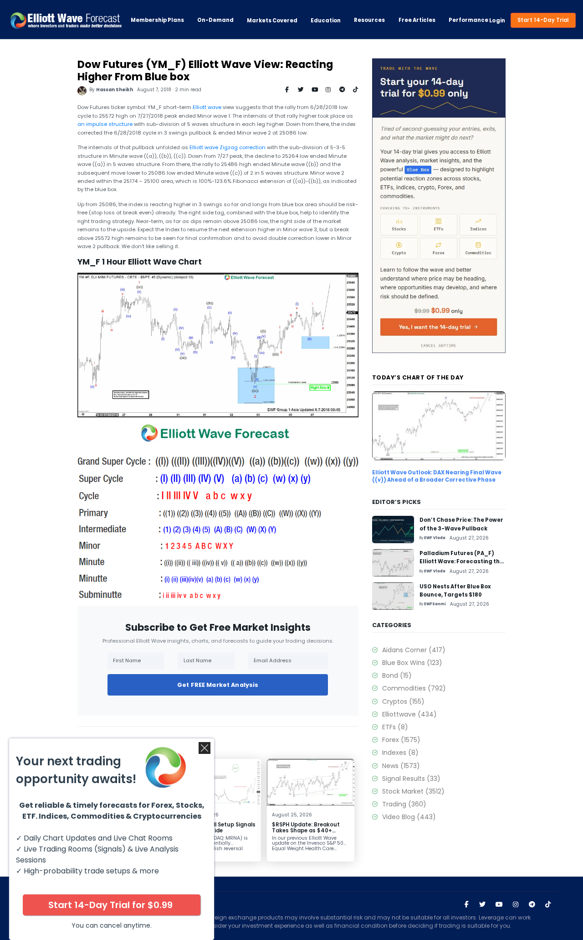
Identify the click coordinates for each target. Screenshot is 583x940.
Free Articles (417, 20)
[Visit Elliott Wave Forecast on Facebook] (466, 904)
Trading (404, 804)
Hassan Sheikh (114, 90)
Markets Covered (272, 20)
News (400, 765)
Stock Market (413, 791)
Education (326, 20)
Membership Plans (157, 20)
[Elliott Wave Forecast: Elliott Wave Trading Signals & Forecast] (66, 20)
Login (497, 20)
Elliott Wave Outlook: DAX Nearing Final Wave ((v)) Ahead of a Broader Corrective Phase (436, 476)
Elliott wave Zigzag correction (227, 147)
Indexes (400, 752)
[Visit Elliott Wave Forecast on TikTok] (548, 904)
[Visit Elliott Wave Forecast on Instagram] (515, 904)
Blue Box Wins (412, 662)
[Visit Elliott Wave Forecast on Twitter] (482, 904)
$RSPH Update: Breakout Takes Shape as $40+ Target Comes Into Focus (307, 831)
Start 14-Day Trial (543, 20)
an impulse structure (105, 124)
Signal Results (411, 778)
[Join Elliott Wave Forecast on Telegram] (531, 904)
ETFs (395, 727)
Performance (468, 20)
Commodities (413, 688)
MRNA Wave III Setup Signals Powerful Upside (217, 827)
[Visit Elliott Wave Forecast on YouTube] (499, 904)
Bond (396, 675)
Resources (369, 20)
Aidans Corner (413, 649)
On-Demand (215, 20)
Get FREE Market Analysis (217, 685)
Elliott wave (207, 107)
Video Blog (408, 816)
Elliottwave (409, 714)
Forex (401, 739)
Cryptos (403, 701)
